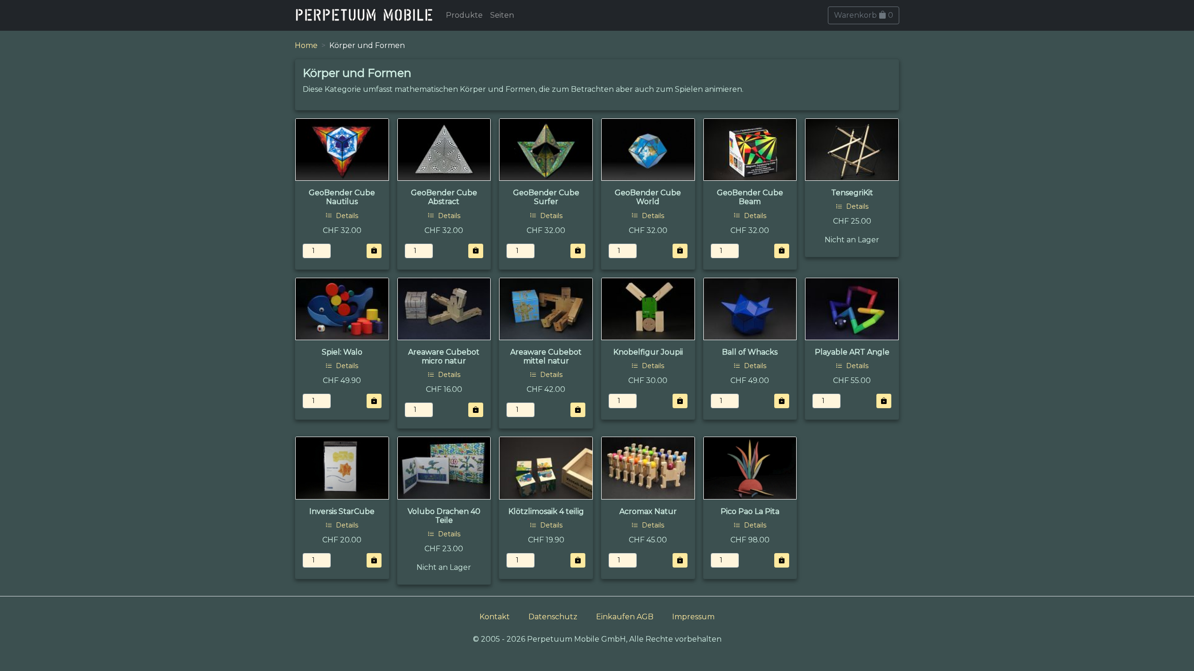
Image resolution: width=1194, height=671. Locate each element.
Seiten (502, 15)
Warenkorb (863, 15)
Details (346, 216)
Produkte (464, 15)
